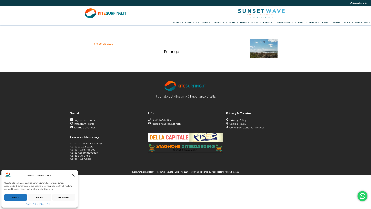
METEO (243, 22)
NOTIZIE (177, 22)
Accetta (16, 197)
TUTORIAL (217, 22)
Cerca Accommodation (84, 152)
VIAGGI (204, 22)
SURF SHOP (314, 22)
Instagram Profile (83, 123)
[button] (73, 175)
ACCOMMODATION (285, 22)
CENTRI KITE (191, 22)
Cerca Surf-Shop (80, 155)
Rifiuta (39, 197)
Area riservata (359, 3)
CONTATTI (346, 22)
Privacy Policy (45, 204)
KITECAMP (230, 22)
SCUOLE (254, 22)
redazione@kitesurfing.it (166, 123)
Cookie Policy (32, 204)
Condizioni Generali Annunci (246, 127)
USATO (301, 22)
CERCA (367, 22)
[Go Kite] (106, 17)
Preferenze (63, 197)
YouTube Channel (84, 127)
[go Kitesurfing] (185, 90)
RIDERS (325, 22)
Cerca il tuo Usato (80, 158)
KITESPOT (267, 22)
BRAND (336, 22)
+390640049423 (161, 119)
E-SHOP (358, 22)
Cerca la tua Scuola (81, 146)
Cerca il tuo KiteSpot (82, 149)
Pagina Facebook (84, 119)
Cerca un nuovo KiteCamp (86, 143)
